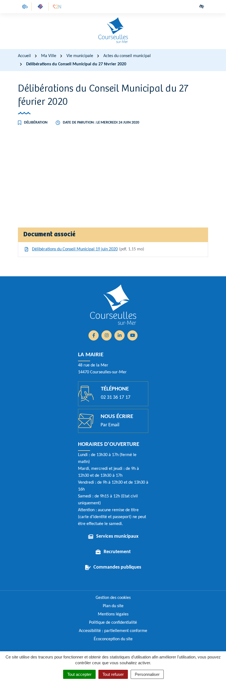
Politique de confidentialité (113, 622)
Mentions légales (113, 614)
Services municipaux (117, 536)
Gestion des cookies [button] (113, 598)
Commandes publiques (117, 567)
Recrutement (117, 552)
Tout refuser (113, 674)
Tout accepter (79, 674)
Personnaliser (147, 674)
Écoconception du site (113, 639)
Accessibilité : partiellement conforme (113, 631)
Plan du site (113, 606)
